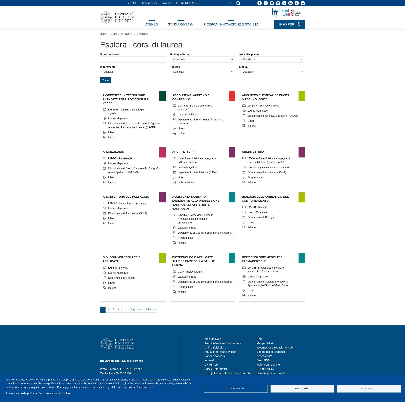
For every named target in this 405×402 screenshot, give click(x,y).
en (230, 3)
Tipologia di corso (180, 54)
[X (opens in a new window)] (266, 3)
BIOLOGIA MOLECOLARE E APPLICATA (121, 259)
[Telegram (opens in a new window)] (297, 3)
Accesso (175, 67)
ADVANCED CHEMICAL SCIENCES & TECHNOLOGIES (265, 97)
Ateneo (151, 24)
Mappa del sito (266, 343)
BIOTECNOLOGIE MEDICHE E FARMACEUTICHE (262, 259)
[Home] (117, 17)
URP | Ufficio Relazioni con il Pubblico (228, 373)
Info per (286, 24)
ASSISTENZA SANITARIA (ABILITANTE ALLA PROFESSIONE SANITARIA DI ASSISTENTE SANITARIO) (195, 202)
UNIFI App (211, 364)
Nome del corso (109, 54)
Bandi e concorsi (214, 356)
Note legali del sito (268, 364)
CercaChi (131, 3)
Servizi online (150, 3)
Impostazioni (236, 388)
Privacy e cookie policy (20, 393)
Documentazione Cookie (54, 393)
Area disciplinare (249, 54)
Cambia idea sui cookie (271, 373)
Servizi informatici (215, 369)
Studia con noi (181, 24)
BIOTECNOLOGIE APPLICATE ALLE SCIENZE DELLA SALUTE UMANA (193, 261)
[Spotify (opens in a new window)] (278, 3)
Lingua (243, 67)
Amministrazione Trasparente (222, 343)
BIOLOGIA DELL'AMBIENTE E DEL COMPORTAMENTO (265, 198)
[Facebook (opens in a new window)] (259, 3)
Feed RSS (263, 360)
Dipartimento (107, 67)
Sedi (259, 339)
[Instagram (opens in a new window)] (284, 3)
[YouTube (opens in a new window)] (272, 3)
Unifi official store (215, 347)
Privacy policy (265, 369)
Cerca (105, 80)
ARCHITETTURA (183, 151)
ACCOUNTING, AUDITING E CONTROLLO (190, 97)
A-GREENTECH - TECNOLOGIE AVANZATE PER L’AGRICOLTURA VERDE (125, 99)
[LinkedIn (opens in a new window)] (290, 3)
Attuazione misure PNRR (220, 351)
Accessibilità (264, 356)
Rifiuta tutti (302, 388)
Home (104, 34)
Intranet (167, 3)
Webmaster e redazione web (275, 347)
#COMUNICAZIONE (187, 3)
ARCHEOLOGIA (113, 151)
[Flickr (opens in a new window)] (303, 3)
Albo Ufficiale (212, 339)
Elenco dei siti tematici (271, 351)
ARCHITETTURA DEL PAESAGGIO (126, 196)
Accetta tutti (369, 388)
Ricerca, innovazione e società (231, 24)
